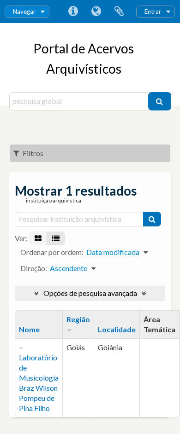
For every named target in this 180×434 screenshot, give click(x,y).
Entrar (152, 11)
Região (78, 319)
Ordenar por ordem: (52, 252)
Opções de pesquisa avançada (90, 293)
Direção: (33, 268)
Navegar (24, 11)
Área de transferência (119, 11)
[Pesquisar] (159, 101)
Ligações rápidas (72, 11)
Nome (29, 329)
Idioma (96, 11)
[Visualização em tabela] (56, 238)
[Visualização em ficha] (38, 238)
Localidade (117, 329)
